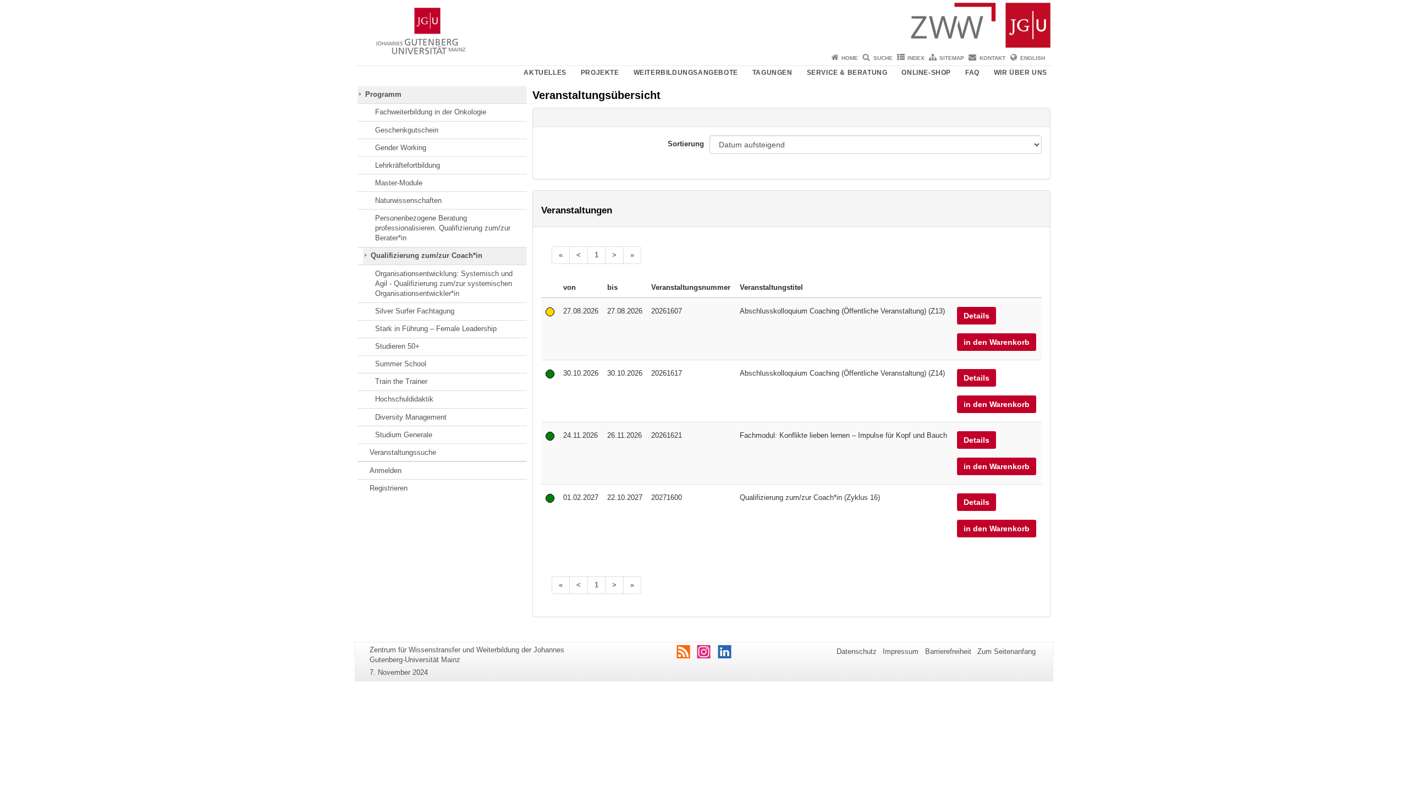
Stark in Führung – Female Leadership (436, 328)
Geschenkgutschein (406, 130)
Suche (883, 58)
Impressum (901, 651)
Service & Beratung (847, 72)
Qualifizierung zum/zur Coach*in (426, 255)
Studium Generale (403, 435)
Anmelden (386, 470)
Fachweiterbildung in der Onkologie (430, 112)
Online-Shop (926, 72)
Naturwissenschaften (408, 200)
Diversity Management (411, 417)
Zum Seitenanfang (1006, 651)
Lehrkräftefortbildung (407, 165)
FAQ (972, 72)
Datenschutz (857, 651)
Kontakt (992, 58)
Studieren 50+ (397, 346)
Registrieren (389, 488)
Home (850, 58)
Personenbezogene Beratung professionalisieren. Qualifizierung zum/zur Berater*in (442, 228)
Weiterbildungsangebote (686, 72)
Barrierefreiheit (948, 651)
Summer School (400, 364)
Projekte (600, 72)
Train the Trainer (401, 381)
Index (916, 58)
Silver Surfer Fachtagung (414, 311)
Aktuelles (545, 72)
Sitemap (951, 58)
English (1032, 58)
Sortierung (686, 144)
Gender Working (400, 148)
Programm (383, 94)
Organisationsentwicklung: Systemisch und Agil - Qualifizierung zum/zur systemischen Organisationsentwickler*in (444, 284)
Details (976, 315)
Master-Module (398, 183)
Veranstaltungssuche (403, 452)
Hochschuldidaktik (404, 399)
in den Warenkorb (997, 342)
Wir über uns (1020, 72)
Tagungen (772, 72)
